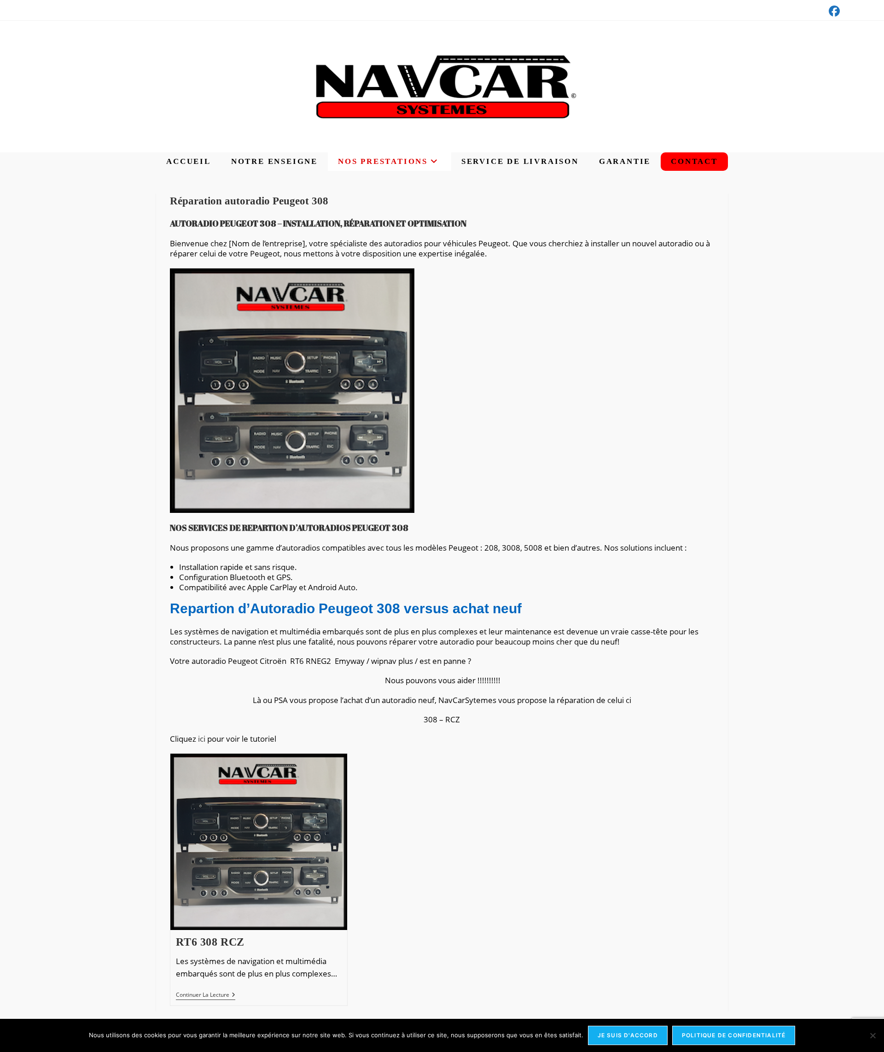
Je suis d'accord (628, 1035)
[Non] (872, 1035)
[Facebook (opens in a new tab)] (833, 11)
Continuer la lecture (205, 996)
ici (201, 738)
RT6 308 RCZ (210, 942)
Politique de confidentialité (734, 1035)
